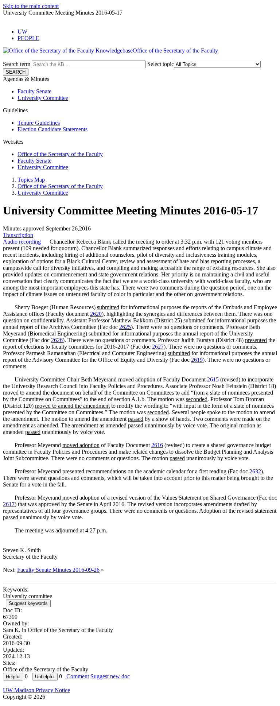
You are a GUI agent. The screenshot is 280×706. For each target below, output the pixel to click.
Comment (77, 676)
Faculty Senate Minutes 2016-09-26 (58, 570)
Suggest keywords (28, 603)
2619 (197, 360)
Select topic (160, 64)
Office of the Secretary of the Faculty (60, 154)
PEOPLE (28, 38)
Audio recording (22, 241)
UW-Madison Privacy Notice (36, 690)
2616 (157, 445)
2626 (57, 340)
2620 (96, 314)
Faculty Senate (34, 91)
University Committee (43, 98)
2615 (213, 379)
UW (22, 31)
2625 (125, 327)
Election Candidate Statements (53, 129)
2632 (255, 471)
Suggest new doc (110, 676)
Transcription (18, 235)
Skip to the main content (31, 6)
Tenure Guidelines (39, 123)
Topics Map (31, 179)
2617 (9, 504)
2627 (158, 347)
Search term (16, 64)
